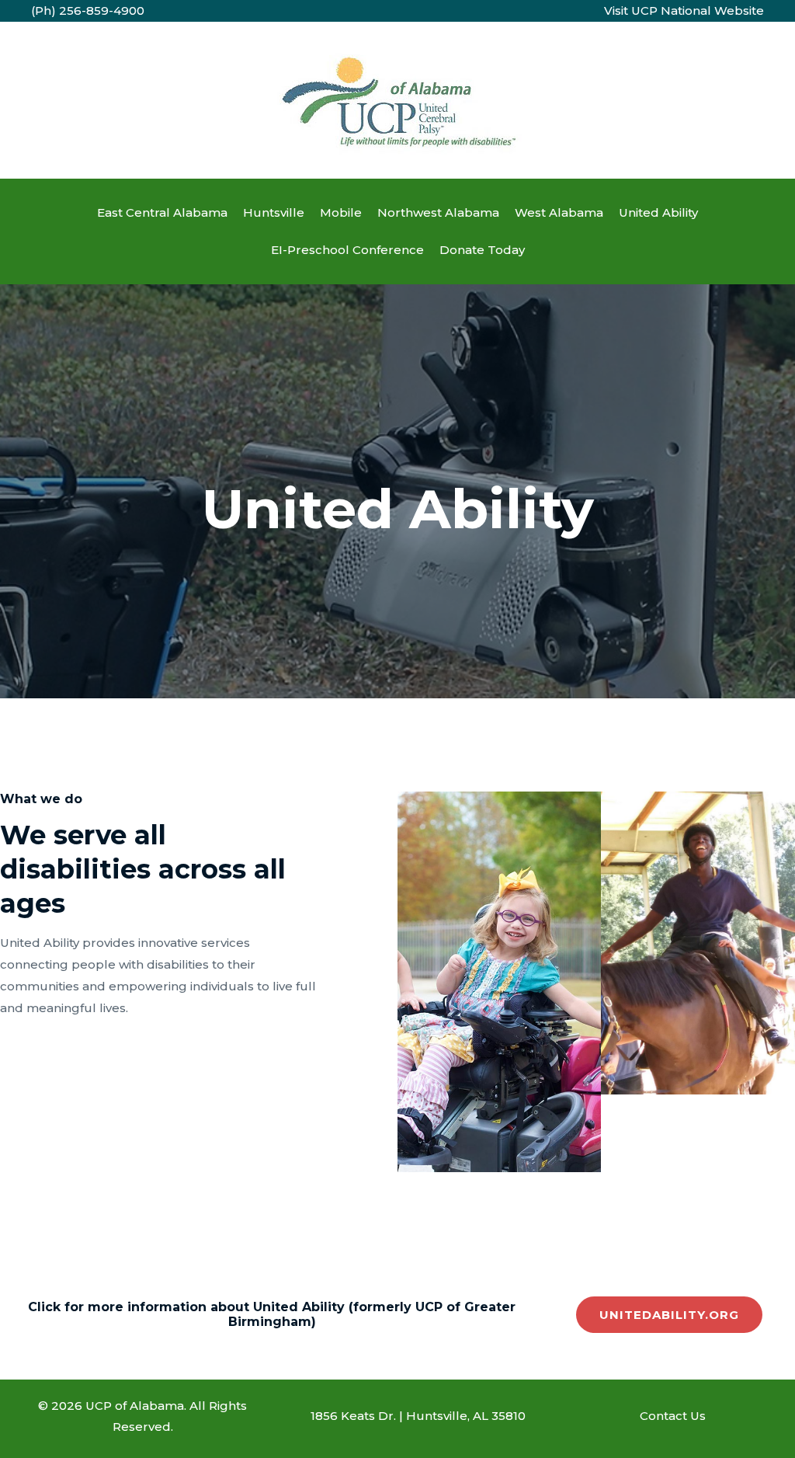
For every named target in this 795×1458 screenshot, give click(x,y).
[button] (669, 1314)
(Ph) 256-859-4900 (87, 10)
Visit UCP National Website (684, 10)
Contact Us (673, 1415)
